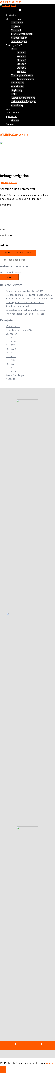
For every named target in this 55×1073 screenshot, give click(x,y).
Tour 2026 (11, 371)
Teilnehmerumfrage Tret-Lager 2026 (24, 291)
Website (4, 245)
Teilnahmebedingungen (23, 101)
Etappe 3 (21, 60)
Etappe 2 (21, 56)
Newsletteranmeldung (15, 1047)
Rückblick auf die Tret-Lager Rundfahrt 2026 (29, 295)
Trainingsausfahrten (22, 75)
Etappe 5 (21, 67)
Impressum (8, 1043)
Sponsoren (11, 116)
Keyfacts (15, 26)
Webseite (10, 379)
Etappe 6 (21, 71)
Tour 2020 (11, 349)
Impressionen (13, 112)
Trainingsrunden (25, 79)
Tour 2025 (11, 367)
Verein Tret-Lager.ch (16, 375)
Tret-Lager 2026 (14, 45)
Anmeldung (17, 105)
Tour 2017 (10, 337)
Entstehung (17, 22)
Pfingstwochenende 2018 (19, 330)
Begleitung (16, 90)
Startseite (11, 15)
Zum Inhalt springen (10, 1)
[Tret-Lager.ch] (8, 5)
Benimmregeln (19, 41)
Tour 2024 (11, 364)
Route (14, 49)
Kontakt (47, 1043)
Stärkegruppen (19, 37)
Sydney (49, 1063)
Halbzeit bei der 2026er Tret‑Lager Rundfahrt (29, 298)
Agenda (10, 124)
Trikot (14, 94)
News (8, 109)
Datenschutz (23, 1043)
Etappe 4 (21, 64)
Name (4, 229)
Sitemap (36, 1043)
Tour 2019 (11, 345)
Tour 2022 (11, 356)
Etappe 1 (21, 52)
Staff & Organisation (22, 34)
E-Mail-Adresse (8, 235)
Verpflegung (17, 82)
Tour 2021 (10, 352)
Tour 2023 (11, 360)
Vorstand (16, 30)
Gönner (15, 120)
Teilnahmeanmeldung (40, 1047)
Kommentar (7, 204)
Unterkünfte (17, 86)
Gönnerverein (13, 326)
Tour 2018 (11, 341)
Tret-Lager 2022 (9, 182)
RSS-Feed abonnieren (14, 259)
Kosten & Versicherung (23, 97)
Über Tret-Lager (14, 19)
